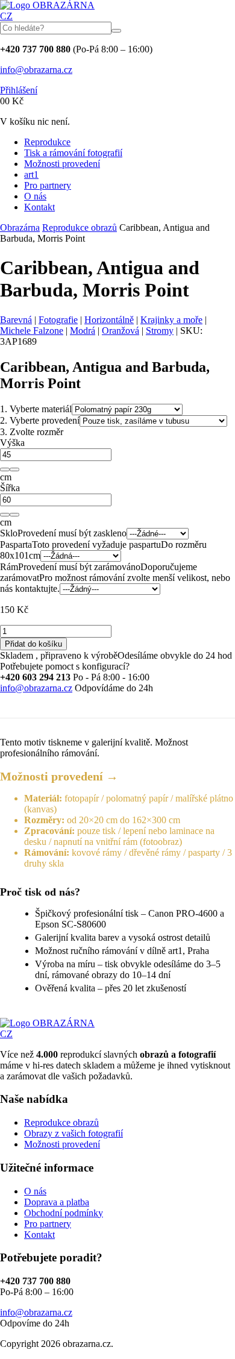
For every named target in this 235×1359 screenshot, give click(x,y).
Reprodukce (47, 142)
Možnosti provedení (62, 163)
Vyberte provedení (40, 420)
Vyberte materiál (36, 409)
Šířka (10, 488)
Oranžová (120, 330)
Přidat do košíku (33, 643)
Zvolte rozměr (31, 432)
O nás (35, 196)
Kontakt (39, 207)
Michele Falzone (31, 330)
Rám (9, 567)
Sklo (8, 533)
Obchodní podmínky (63, 1213)
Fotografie (58, 320)
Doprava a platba (56, 1202)
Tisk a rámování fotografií (73, 153)
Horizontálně (109, 320)
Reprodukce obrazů (79, 227)
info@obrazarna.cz (36, 69)
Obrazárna (20, 227)
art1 (31, 174)
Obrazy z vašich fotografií (73, 1133)
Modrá (82, 330)
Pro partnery (47, 185)
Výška (12, 443)
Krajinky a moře (171, 320)
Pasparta (16, 544)
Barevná (16, 320)
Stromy (160, 330)
